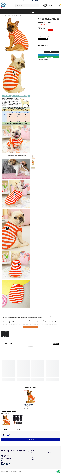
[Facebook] (2, 464)
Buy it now (48, 54)
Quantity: (39, 49)
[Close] (18, 468)
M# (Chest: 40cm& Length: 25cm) (43, 38)
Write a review (55, 343)
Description (29, 313)
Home (3, 15)
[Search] (27, 5)
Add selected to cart (30, 439)
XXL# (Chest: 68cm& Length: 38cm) (43, 45)
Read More (30, 327)
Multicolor (38, 35)
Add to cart (51, 51)
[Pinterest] (7, 464)
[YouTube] (9, 464)
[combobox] (26, 5)
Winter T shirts (7, 15)
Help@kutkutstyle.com (47, 7)
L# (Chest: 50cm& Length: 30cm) (43, 40)
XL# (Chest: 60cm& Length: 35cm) (43, 43)
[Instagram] (4, 464)
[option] (33, 157)
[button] (33, 153)
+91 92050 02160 (8, 458)
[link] (8, 378)
